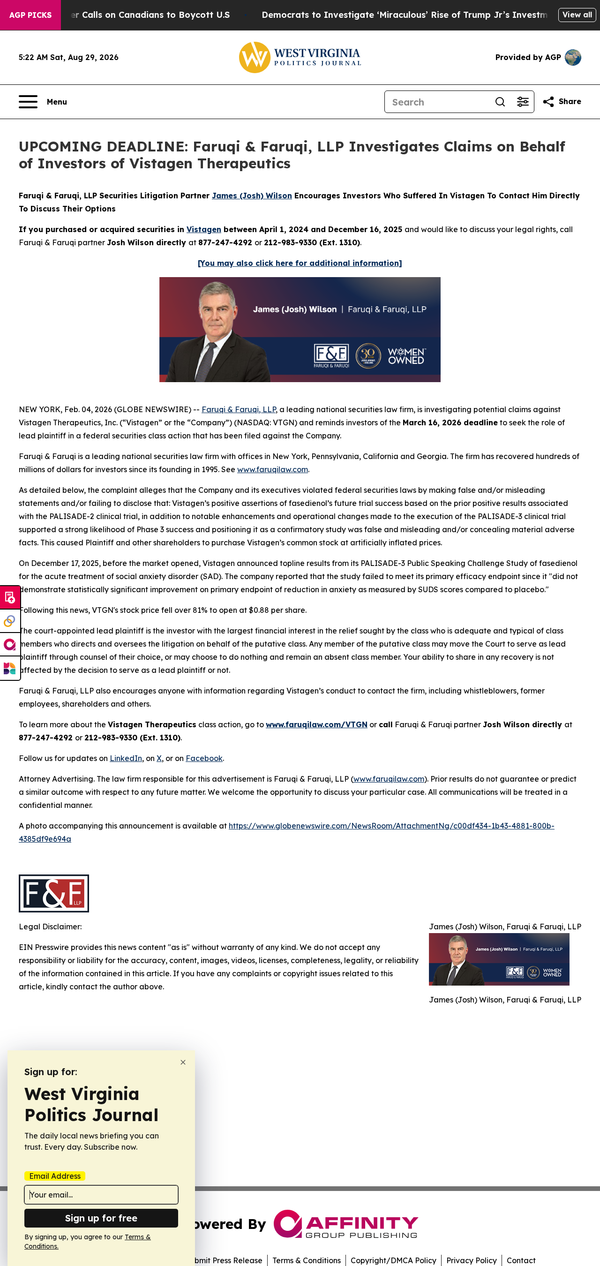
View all (577, 14)
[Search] (500, 102)
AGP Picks (30, 15)
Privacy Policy (471, 1260)
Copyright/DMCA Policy (393, 1260)
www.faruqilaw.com (272, 469)
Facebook (204, 758)
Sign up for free (101, 1218)
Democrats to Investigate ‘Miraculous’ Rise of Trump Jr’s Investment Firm (423, 14)
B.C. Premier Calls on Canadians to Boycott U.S (128, 14)
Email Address (55, 1176)
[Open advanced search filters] (522, 102)
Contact (521, 1260)
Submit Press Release (223, 1260)
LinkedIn (126, 758)
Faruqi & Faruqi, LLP (239, 409)
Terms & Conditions (306, 1260)
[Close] (183, 1062)
